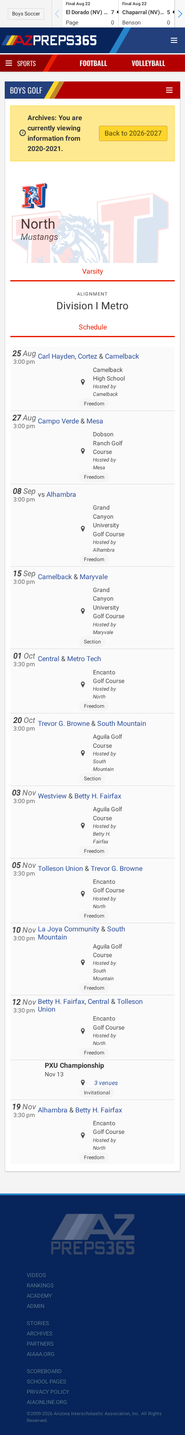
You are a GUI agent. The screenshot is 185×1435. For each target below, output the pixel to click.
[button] (180, 13)
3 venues (106, 1082)
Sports (26, 63)
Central (48, 659)
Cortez (87, 356)
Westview (52, 796)
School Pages (46, 1381)
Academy (39, 1296)
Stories (38, 1323)
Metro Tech (84, 659)
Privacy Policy (48, 1392)
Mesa (94, 421)
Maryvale (94, 577)
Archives (39, 1333)
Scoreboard (44, 1371)
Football (93, 63)
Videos (36, 1275)
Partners (40, 1344)
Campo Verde (58, 421)
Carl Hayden (56, 356)
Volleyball (148, 63)
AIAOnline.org (47, 1402)
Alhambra (61, 494)
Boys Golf (26, 90)
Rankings (40, 1285)
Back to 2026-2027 (133, 133)
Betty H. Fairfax (97, 796)
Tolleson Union (60, 868)
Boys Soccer (26, 14)
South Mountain (121, 723)
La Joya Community (68, 929)
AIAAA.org (41, 1354)
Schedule (93, 327)
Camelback (122, 356)
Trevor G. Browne (63, 723)
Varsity (92, 271)
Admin (35, 1306)
